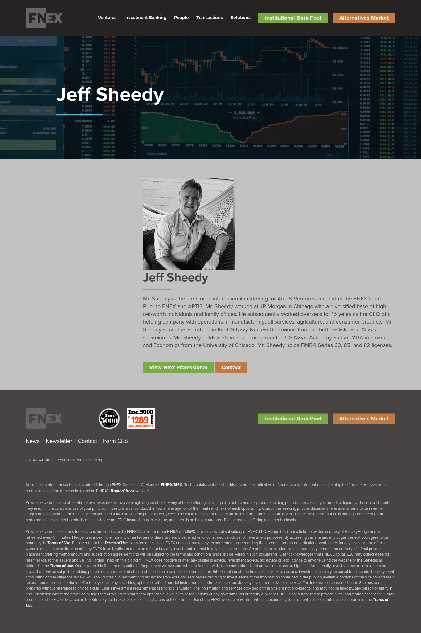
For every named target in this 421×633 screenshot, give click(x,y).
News (33, 441)
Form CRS (115, 441)
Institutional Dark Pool (293, 18)
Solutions (241, 17)
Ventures (107, 17)
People (181, 17)
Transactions (209, 17)
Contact (87, 441)
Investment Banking (145, 17)
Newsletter (59, 441)
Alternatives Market (364, 18)
